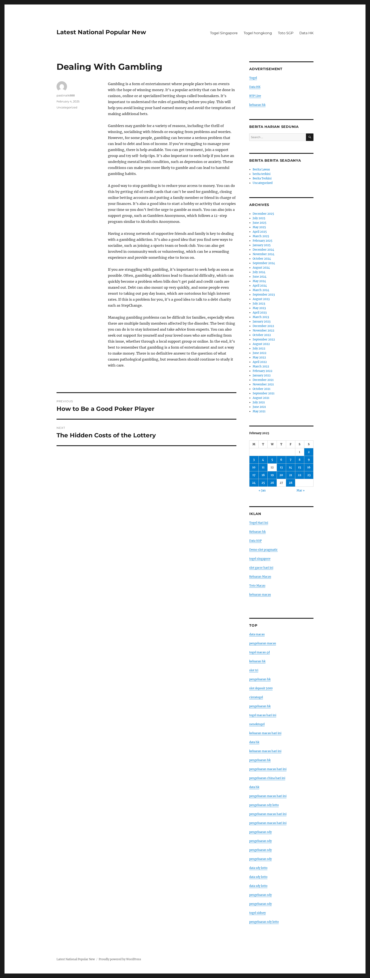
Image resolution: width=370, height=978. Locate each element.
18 (263, 475)
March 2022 (261, 366)
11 (263, 467)
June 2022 (259, 353)
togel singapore (259, 559)
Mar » (301, 490)
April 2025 (260, 232)
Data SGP (255, 541)
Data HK (306, 33)
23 (308, 475)
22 (299, 475)
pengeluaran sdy (260, 832)
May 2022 (259, 357)
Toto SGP (285, 33)
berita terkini (261, 174)
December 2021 (263, 380)
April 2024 (260, 285)
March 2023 (261, 317)
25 (263, 483)
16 (308, 467)
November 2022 (263, 330)
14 (290, 467)
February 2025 (262, 241)
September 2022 (264, 339)
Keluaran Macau (260, 577)
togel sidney (257, 913)
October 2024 (262, 258)
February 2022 (262, 371)
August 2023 (261, 299)
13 (281, 467)
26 (272, 483)
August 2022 (261, 344)
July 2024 (259, 272)
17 (253, 475)
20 (281, 475)
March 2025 (261, 236)
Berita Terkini (262, 178)
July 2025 (259, 218)
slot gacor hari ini (261, 568)
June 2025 (259, 223)
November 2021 (263, 384)
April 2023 (260, 312)
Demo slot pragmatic (263, 550)
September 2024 (264, 263)
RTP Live (255, 96)
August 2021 (261, 398)
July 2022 (259, 348)
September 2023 (264, 294)
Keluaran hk (257, 532)
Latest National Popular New (101, 32)
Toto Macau (257, 585)
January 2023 (261, 321)
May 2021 (259, 411)
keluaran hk (257, 105)
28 (290, 483)
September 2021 (264, 393)
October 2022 (262, 335)
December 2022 (263, 326)
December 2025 (263, 214)
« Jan (262, 490)
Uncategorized (67, 107)
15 (299, 467)
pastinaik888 (66, 95)
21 (290, 475)
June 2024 (259, 276)
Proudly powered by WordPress (120, 959)
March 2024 (261, 290)
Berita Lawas (261, 169)
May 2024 (259, 281)
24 (254, 483)
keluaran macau (260, 594)
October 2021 (261, 389)
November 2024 (263, 254)
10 (253, 467)
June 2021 (259, 407)
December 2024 (263, 250)
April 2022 (260, 362)
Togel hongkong (258, 33)
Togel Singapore (224, 33)
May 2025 (259, 227)
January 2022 (262, 375)
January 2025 (262, 245)
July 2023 (259, 303)
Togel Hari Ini (258, 523)
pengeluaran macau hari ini (267, 814)
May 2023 (259, 308)
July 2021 (259, 402)
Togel (253, 78)
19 (272, 475)
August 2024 (261, 267)
